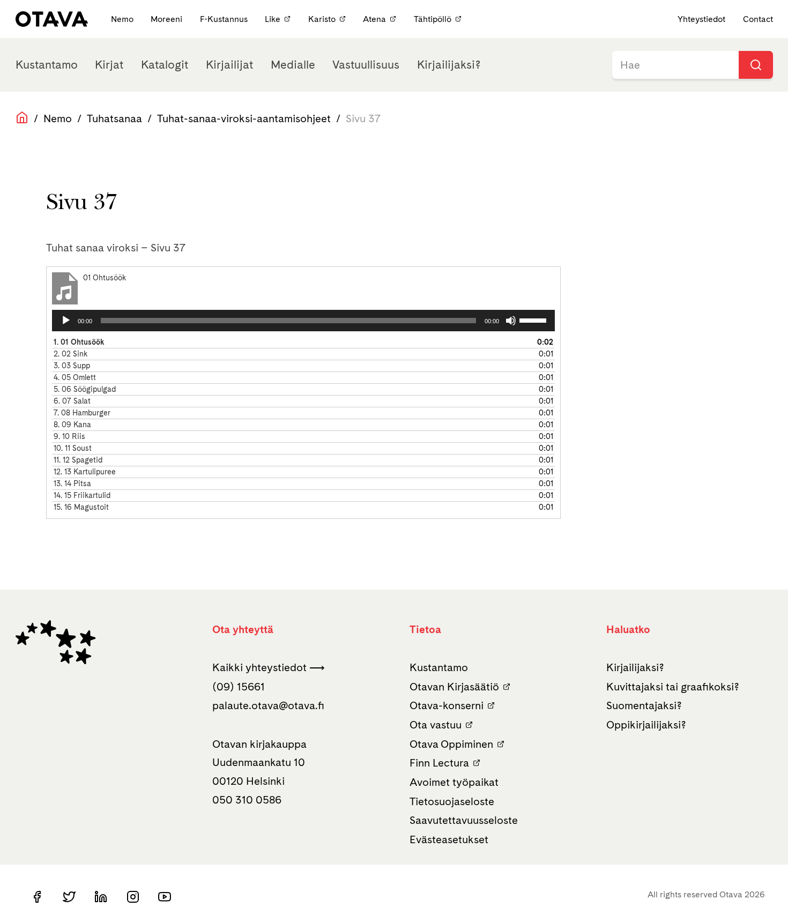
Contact (758, 19)
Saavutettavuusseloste (464, 820)
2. (70, 354)
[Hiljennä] (510, 320)
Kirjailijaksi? (449, 64)
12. (85, 471)
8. (72, 424)
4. (75, 377)
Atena (374, 19)
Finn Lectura (439, 762)
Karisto (322, 19)
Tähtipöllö (432, 19)
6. (72, 401)
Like (272, 19)
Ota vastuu (436, 724)
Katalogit (164, 64)
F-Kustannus (225, 19)
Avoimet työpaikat (454, 782)
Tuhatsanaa (114, 118)
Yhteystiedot (701, 19)
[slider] (534, 319)
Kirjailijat (229, 64)
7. (82, 412)
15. (81, 507)
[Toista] (66, 320)
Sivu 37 (363, 118)
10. (73, 448)
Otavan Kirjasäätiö (454, 686)
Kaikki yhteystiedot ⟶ (268, 667)
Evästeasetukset (449, 839)
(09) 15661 (238, 686)
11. (78, 460)
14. (82, 495)
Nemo (123, 19)
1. (79, 342)
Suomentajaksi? (644, 705)
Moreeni (167, 19)
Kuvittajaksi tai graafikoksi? (672, 686)
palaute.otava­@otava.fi (268, 705)
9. (69, 436)
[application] (303, 320)
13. (72, 483)
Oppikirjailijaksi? (646, 724)
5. (85, 389)
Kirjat (109, 64)
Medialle (293, 64)
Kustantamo (47, 64)
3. (72, 365)
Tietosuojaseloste (452, 801)
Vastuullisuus (365, 64)
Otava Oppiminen (451, 744)
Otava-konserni (447, 705)
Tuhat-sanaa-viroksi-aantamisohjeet (244, 118)
